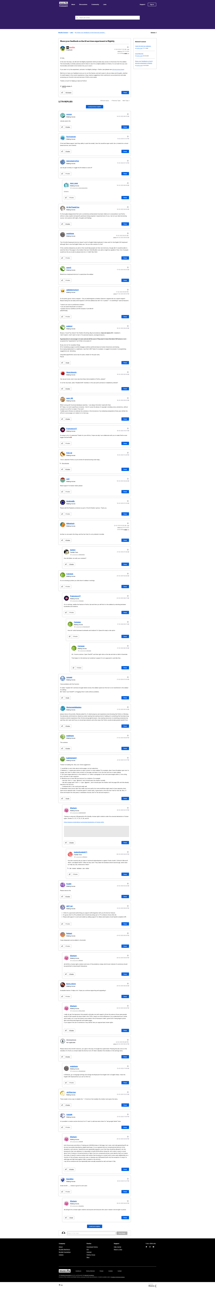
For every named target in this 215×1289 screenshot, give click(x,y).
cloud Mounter (139, 53)
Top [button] (61, 1285)
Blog (88, 1257)
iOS (88, 1249)
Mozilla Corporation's (66, 1275)
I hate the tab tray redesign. (143, 46)
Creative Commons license (118, 1277)
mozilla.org (78, 1271)
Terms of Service (90, 1271)
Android (89, 1252)
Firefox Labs (139, 48)
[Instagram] (150, 1247)
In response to (79, 188)
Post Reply (122, 1233)
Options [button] (153, 32)
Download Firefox (92, 1247)
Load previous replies (94, 106)
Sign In (152, 4)
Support (142, 4)
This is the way (65, 463)
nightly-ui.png (66, 86)
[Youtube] (153, 1247)
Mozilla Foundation (65, 1252)
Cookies (110, 1271)
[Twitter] (146, 1247)
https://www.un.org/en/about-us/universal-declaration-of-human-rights (84, 822)
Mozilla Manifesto (64, 1249)
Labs (104, 4)
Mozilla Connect (63, 4)
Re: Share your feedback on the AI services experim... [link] (90, 32)
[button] (62, 92)
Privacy (101, 1271)
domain (74, 868)
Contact (120, 1271)
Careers (61, 1255)
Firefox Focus (91, 1255)
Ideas (73, 4)
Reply (125, 92)
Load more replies (94, 1226)
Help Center (117, 1247)
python (87, 868)
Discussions (83, 4)
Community (95, 4)
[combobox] (107, 18)
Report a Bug (118, 1249)
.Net (70, 868)
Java (83, 868)
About (61, 1247)
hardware (79, 868)
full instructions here (118, 69)
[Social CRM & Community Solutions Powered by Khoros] (152, 1285)
